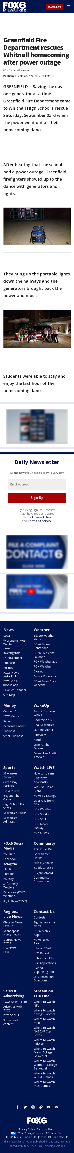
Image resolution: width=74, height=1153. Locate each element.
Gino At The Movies (42, 746)
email (56, 1107)
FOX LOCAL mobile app (11, 683)
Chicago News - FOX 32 (13, 924)
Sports (9, 767)
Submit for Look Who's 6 (44, 713)
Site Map (9, 695)
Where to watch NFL (44, 1003)
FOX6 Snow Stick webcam (45, 683)
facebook (17, 1107)
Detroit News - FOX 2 (13, 941)
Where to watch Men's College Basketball (44, 1052)
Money (9, 705)
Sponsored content (10, 1022)
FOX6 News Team (41, 941)
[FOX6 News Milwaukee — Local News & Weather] (15, 7)
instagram (33, 1107)
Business (9, 731)
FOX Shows (41, 833)
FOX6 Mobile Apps (42, 933)
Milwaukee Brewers (10, 775)
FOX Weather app (45, 661)
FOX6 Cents (11, 716)
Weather (42, 629)
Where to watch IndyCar (44, 1042)
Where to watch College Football (44, 1012)
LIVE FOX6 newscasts (41, 780)
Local (6, 635)
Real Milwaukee (44, 725)
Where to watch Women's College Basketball (45, 1064)
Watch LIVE (44, 767)
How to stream (44, 773)
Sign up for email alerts (45, 924)
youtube (48, 1107)
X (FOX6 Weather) (15, 901)
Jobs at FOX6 (42, 948)
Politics (8, 668)
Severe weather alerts (44, 637)
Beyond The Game (11, 797)
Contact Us (44, 911)
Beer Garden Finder (42, 856)
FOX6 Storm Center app (42, 646)
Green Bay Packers (10, 784)
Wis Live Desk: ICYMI (43, 789)
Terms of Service (40, 521)
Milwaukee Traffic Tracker (45, 755)
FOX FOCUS (11, 1015)
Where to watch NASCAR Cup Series (44, 1031)
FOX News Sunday (41, 826)
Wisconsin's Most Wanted (15, 642)
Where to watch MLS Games (44, 1084)
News (8, 629)
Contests (40, 917)
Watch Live (54, 7)
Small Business (13, 736)
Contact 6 (9, 711)
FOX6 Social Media (13, 846)
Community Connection (41, 879)
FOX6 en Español (14, 690)
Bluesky (8, 879)
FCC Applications (45, 963)
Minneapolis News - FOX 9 (12, 933)
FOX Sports (41, 814)
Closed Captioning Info (44, 970)
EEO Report (41, 953)
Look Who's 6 (43, 720)
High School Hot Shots (14, 806)
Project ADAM (43, 872)
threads (41, 1107)
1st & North (11, 791)
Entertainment (12, 658)
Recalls (8, 721)
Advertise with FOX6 (12, 1008)
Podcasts (9, 663)
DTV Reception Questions (44, 978)
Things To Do (43, 849)
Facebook (9, 859)
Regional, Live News (12, 914)
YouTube (9, 854)
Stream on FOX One (43, 993)
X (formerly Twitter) (10, 885)
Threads (8, 874)
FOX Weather (42, 666)
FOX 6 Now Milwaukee (16, 70)
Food (37, 740)
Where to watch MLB (44, 1021)
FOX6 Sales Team (15, 1002)
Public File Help (44, 958)
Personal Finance (14, 726)
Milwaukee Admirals (10, 819)
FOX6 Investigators (12, 651)
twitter (25, 1107)
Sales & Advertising (13, 993)
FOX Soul (40, 819)
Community (44, 843)
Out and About (43, 730)
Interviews (40, 735)
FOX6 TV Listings (45, 796)
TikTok (7, 869)
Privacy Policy (41, 517)
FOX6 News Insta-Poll (11, 674)
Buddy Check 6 (43, 868)
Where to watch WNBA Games (44, 1075)
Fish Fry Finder (43, 863)
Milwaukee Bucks (14, 813)
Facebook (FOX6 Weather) (14, 894)
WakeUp (41, 705)
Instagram (10, 864)
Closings (39, 671)
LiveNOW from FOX (44, 802)
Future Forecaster (46, 676)
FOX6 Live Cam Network (44, 654)
